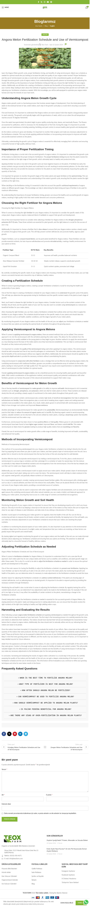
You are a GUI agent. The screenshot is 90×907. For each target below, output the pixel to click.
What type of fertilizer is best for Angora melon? (46, 684)
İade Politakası (36, 872)
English (52, 26)
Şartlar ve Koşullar (38, 876)
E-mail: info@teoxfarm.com (13, 858)
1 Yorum (59, 843)
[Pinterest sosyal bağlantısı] (51, 2)
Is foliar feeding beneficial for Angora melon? (46, 709)
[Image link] (13, 839)
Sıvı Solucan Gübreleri (9, 884)
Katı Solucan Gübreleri (9, 876)
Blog (46, 26)
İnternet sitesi (6, 804)
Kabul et (81, 903)
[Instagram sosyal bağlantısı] (44, 2)
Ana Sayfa (38, 26)
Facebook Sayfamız (68, 875)
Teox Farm (44, 45)
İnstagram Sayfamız (68, 871)
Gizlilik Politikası (37, 869)
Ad (3, 795)
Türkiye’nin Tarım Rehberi (70, 882)
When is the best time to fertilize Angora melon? (46, 678)
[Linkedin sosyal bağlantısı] (20, 734)
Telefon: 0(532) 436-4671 (13, 855)
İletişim (34, 880)
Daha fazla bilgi (66, 903)
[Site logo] (45, 7)
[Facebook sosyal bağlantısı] (38, 2)
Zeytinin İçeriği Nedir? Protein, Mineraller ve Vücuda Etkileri (67, 840)
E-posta (49, 795)
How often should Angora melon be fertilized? (46, 690)
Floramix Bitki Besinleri (9, 869)
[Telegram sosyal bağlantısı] (26, 734)
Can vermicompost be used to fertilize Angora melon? (46, 697)
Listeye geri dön (45, 747)
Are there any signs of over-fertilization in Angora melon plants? (46, 715)
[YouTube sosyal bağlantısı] (48, 2)
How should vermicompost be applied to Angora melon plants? (46, 703)
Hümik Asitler (6, 872)
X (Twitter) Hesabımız (69, 878)
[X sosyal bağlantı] (41, 2)
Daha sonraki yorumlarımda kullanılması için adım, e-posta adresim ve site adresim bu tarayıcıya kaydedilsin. (40, 813)
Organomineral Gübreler (10, 880)
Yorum (4, 769)
